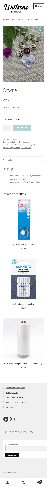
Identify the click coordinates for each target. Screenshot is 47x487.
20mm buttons (25, 145)
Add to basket (22, 127)
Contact (9, 407)
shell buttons (26, 148)
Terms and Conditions (15, 387)
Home (8, 19)
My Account (8, 482)
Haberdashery (17, 19)
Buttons (27, 19)
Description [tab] (8, 160)
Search (23, 482)
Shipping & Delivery (14, 397)
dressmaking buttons (11, 148)
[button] (40, 30)
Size (4, 115)
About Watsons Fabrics (16, 402)
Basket (36, 480)
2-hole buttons (13, 145)
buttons (35, 145)
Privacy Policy (12, 392)
